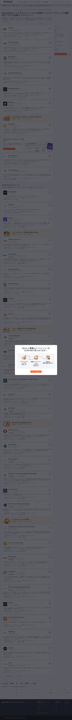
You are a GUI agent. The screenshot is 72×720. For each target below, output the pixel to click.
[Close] (55, 346)
